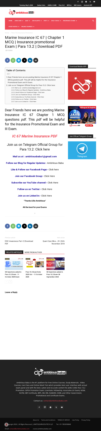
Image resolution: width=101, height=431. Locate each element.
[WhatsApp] (13, 60)
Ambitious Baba (55, 163)
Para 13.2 (62, 5)
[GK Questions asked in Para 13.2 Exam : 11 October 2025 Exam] (14, 263)
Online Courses (27, 26)
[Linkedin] (30, 60)
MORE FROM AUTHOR (33, 252)
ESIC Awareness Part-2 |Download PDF (19, 242)
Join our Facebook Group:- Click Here (27, 94)
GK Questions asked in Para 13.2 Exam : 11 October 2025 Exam (13, 274)
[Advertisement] (82, 47)
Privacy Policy (85, 420)
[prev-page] (6, 281)
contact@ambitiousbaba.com (55, 401)
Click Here (49, 176)
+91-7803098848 (65, 424)
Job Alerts (36, 20)
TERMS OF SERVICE (64, 420)
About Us (36, 420)
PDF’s (45, 20)
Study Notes (13, 26)
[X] (90, 1)
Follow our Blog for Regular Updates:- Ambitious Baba (32, 90)
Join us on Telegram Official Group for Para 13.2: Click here (31, 85)
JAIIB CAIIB (18, 20)
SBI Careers (77, 5)
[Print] (35, 60)
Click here (54, 169)
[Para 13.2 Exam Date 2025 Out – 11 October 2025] (35, 263)
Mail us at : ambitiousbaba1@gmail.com (28, 88)
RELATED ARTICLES (14, 252)
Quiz (26, 20)
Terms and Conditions (48, 420)
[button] (93, 21)
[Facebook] (78, 1)
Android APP (88, 5)
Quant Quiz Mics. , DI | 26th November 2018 (54, 242)
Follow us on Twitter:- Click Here (25, 99)
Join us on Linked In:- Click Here (25, 101)
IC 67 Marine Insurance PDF (34, 136)
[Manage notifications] (6, 425)
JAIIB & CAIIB (52, 5)
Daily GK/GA (55, 20)
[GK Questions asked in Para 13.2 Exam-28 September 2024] (55, 263)
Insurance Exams (69, 20)
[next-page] (10, 281)
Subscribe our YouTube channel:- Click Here (29, 97)
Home (10, 20)
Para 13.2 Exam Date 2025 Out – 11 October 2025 (34, 274)
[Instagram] (82, 1)
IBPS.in (69, 5)
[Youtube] (94, 1)
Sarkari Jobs (41, 5)
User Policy (75, 420)
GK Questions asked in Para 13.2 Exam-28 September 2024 (54, 274)
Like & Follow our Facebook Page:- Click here (29, 92)
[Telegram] (86, 1)
